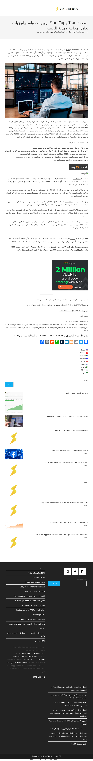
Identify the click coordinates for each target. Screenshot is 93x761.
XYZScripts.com (58, 760)
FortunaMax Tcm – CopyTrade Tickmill (29, 596)
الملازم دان (77, 178)
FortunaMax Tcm (78, 250)
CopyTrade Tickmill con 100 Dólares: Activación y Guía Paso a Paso (64, 502)
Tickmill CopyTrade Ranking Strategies (29, 601)
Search (54, 584)
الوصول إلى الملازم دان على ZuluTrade (74, 310)
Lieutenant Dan (18, 656)
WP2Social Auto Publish (37, 760)
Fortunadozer (82, 128)
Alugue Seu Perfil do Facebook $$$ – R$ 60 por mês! (70, 450)
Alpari (69, 128)
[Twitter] (75, 571)
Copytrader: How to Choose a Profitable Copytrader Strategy (66, 462)
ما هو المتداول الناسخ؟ (79, 744)
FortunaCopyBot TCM (36, 573)
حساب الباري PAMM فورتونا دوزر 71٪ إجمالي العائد (68, 728)
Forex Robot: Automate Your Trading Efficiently (71, 430)
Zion (68, 49)
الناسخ (72, 238)
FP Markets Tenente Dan (35, 582)
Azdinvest (54, 134)
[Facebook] (83, 571)
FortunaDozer (43, 250)
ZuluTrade (32, 656)
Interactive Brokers (20, 662)
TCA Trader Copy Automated (76, 247)
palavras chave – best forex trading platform (27, 624)
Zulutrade (66, 299)
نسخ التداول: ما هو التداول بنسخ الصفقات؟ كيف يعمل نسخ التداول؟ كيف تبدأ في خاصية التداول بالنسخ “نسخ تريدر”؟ (68, 736)
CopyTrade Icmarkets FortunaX (32, 587)
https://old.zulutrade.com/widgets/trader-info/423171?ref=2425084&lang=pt (57, 305)
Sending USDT (39, 614)
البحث (86, 380)
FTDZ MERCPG (39, 677)
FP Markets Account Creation (33, 605)
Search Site (82, 579)
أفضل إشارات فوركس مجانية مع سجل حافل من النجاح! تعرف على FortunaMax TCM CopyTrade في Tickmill (68, 713)
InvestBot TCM (39, 577)
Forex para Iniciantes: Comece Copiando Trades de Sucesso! (67, 416)
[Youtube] (68, 571)
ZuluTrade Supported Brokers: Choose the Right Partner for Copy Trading (62, 534)
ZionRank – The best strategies (32, 619)
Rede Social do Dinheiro (35, 591)
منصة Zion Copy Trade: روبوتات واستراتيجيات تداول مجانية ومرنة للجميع (61, 32)
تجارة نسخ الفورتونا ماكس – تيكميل (76, 393)
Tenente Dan (36, 247)
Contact (42, 628)
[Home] (87, 32)
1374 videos (40, 641)
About (42, 568)
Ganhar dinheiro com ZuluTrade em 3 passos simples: (69, 523)
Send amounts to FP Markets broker (30, 610)
